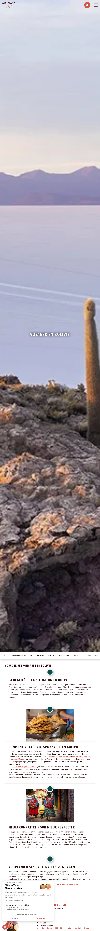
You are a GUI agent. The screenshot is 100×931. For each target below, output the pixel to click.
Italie (69, 928)
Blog (96, 655)
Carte (32, 655)
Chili (56, 928)
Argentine (41, 928)
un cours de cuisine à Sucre (59, 757)
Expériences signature (45, 655)
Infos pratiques (78, 655)
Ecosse (86, 928)
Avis (89, 655)
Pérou (62, 928)
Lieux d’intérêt (63, 655)
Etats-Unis (77, 928)
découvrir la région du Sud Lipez (24, 767)
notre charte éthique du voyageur (70, 884)
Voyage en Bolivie (19, 655)
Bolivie (49, 928)
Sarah (42, 923)
